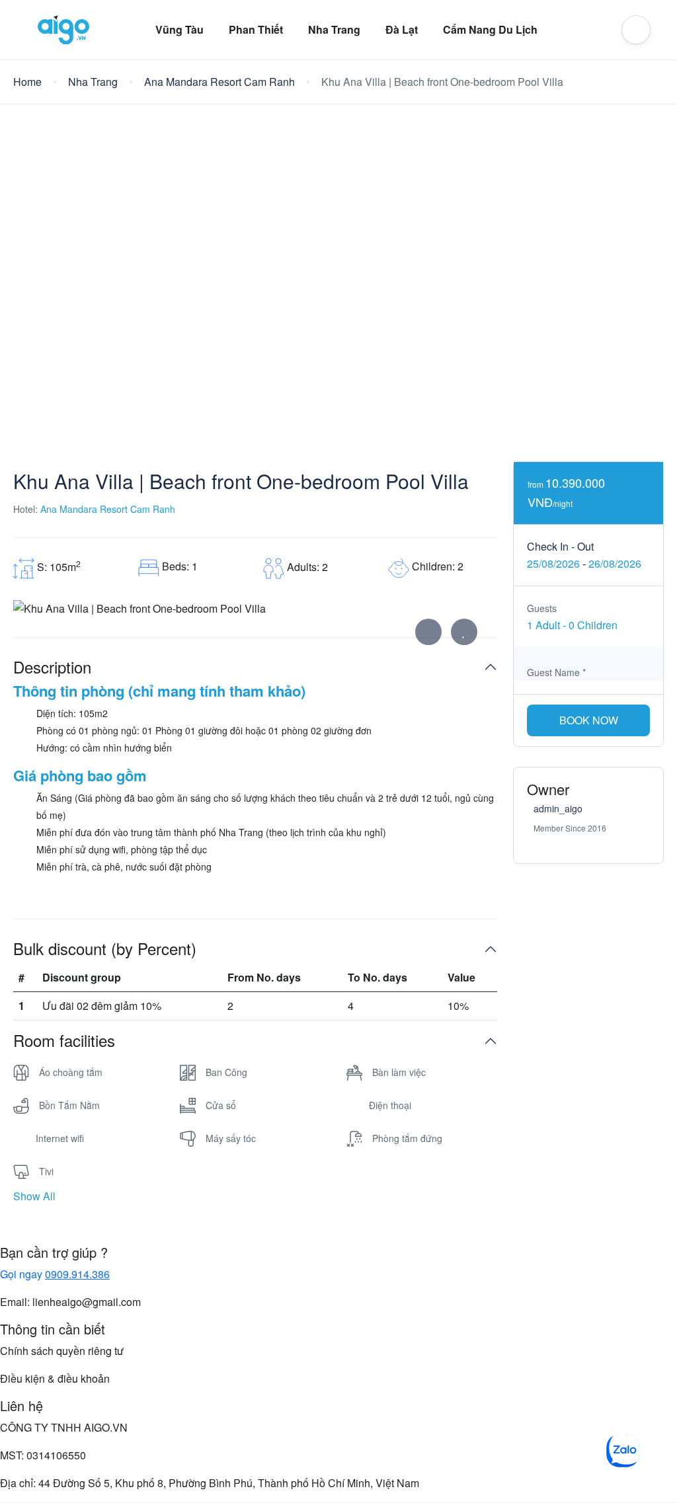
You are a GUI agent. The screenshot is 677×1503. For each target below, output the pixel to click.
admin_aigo (558, 808)
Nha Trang (334, 29)
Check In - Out (560, 546)
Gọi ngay (55, 1274)
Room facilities (64, 1040)
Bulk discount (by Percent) (104, 948)
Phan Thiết (256, 29)
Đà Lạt (401, 29)
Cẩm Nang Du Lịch (490, 29)
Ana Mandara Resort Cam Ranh (219, 82)
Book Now (588, 720)
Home (27, 82)
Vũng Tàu (179, 29)
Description (52, 667)
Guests (542, 608)
